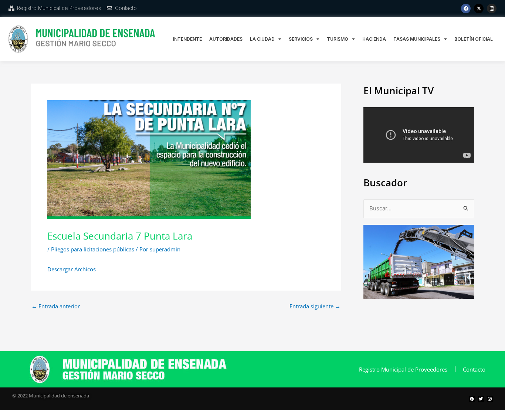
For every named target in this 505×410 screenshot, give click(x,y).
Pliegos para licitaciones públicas (92, 249)
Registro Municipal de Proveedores (403, 369)
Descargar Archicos (71, 269)
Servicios (301, 39)
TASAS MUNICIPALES (416, 39)
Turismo (337, 39)
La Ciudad (262, 39)
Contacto (474, 369)
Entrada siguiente (314, 306)
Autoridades (226, 39)
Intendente (187, 39)
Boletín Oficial (473, 39)
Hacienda (374, 39)
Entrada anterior (55, 306)
